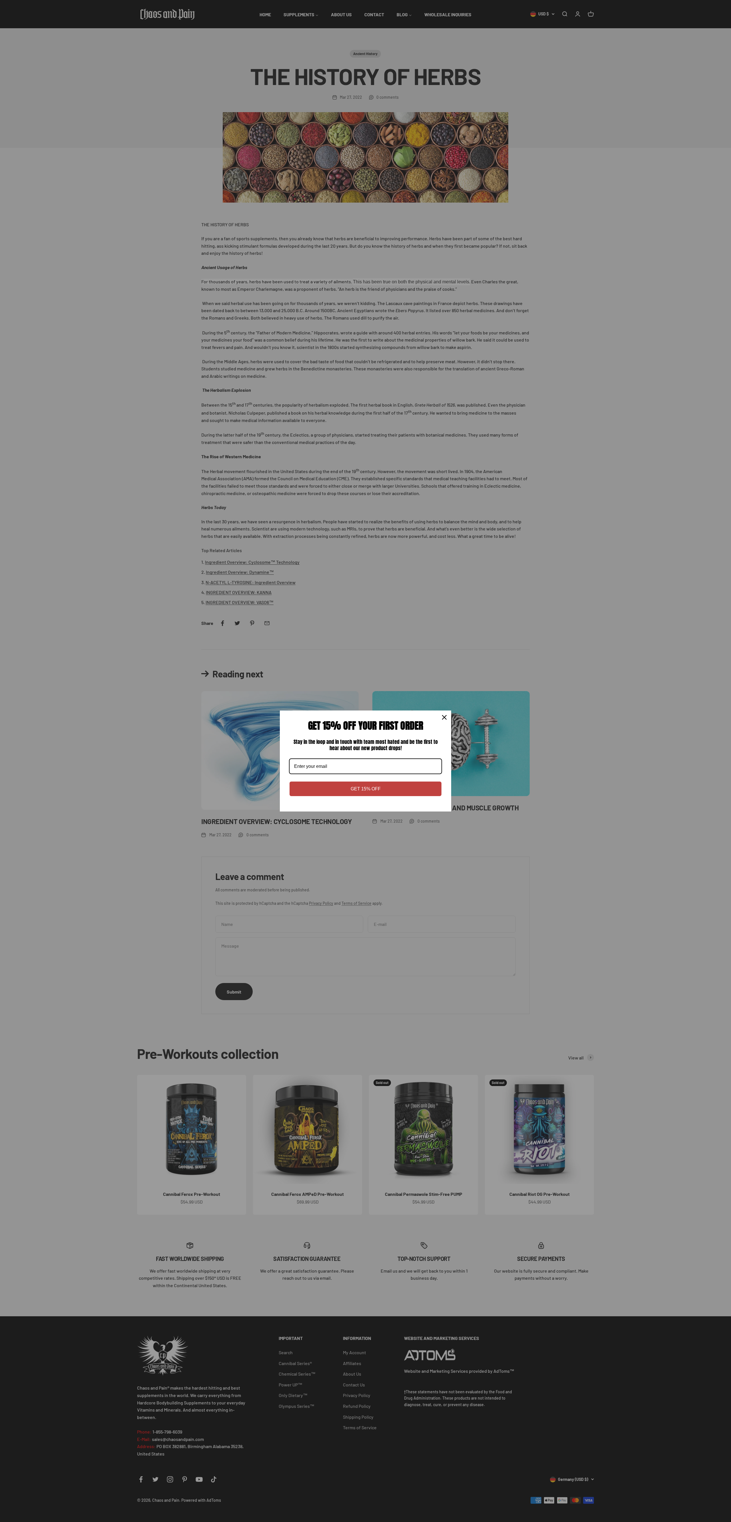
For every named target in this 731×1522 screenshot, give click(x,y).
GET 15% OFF (366, 788)
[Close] (444, 717)
